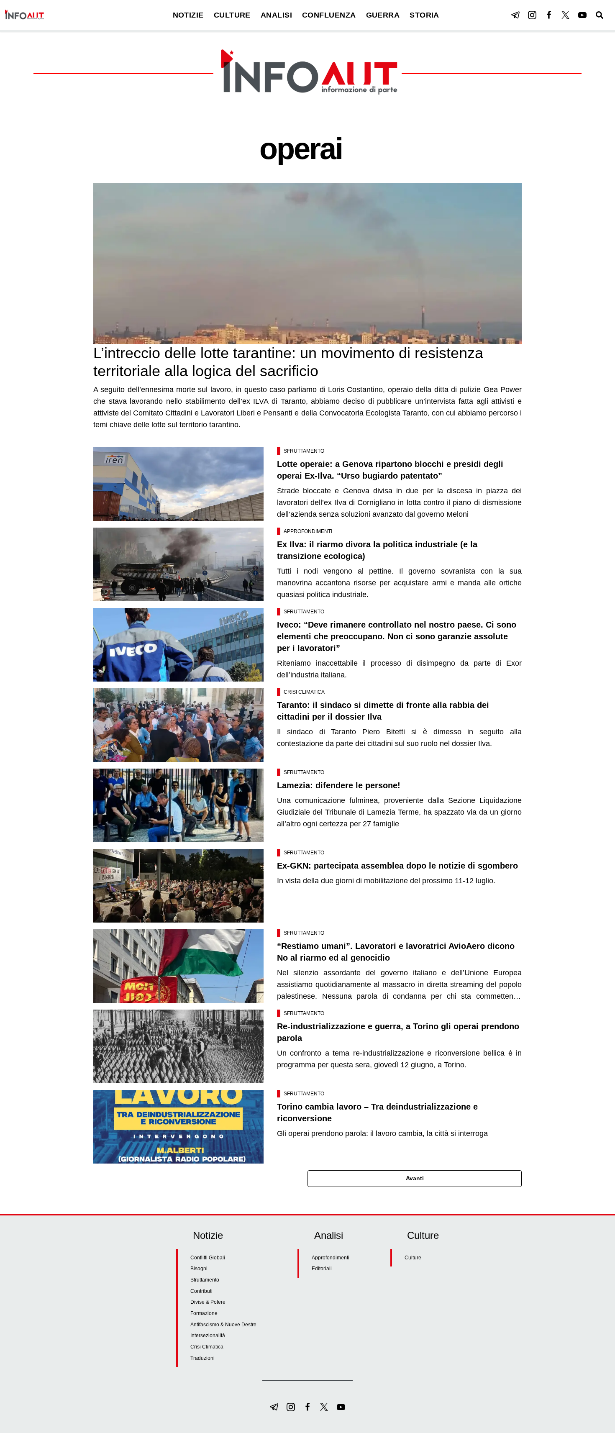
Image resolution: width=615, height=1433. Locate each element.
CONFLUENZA (329, 15)
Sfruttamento (304, 451)
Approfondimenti (308, 531)
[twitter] (565, 15)
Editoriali (322, 1268)
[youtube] (582, 15)
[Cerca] (599, 15)
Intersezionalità (207, 1335)
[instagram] (532, 15)
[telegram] (515, 15)
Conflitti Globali (207, 1258)
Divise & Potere (208, 1302)
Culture (413, 1258)
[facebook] (549, 15)
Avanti (415, 1178)
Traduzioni (202, 1358)
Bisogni (199, 1268)
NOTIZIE (188, 15)
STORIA (424, 15)
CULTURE (232, 15)
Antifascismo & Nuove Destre (223, 1325)
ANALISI (276, 15)
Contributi (201, 1291)
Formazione (204, 1313)
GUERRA (383, 15)
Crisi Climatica (304, 692)
